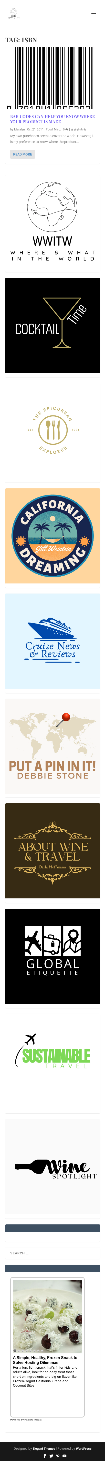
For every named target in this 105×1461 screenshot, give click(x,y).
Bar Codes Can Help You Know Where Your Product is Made (52, 119)
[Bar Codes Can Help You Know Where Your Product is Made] (52, 78)
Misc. (57, 129)
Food (49, 129)
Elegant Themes (44, 1448)
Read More (22, 154)
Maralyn (19, 129)
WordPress (84, 1448)
